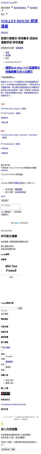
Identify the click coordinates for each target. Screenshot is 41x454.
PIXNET (10, 417)
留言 (22, 183)
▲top (3, 196)
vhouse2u (4, 170)
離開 (13, 449)
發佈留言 (5, 214)
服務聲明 (25, 419)
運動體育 (19, 48)
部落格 (8, 55)
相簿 (7, 53)
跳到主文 (4, 33)
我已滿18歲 (5, 449)
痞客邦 (17, 183)
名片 (7, 58)
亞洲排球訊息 (20, 192)
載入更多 (5, 200)
